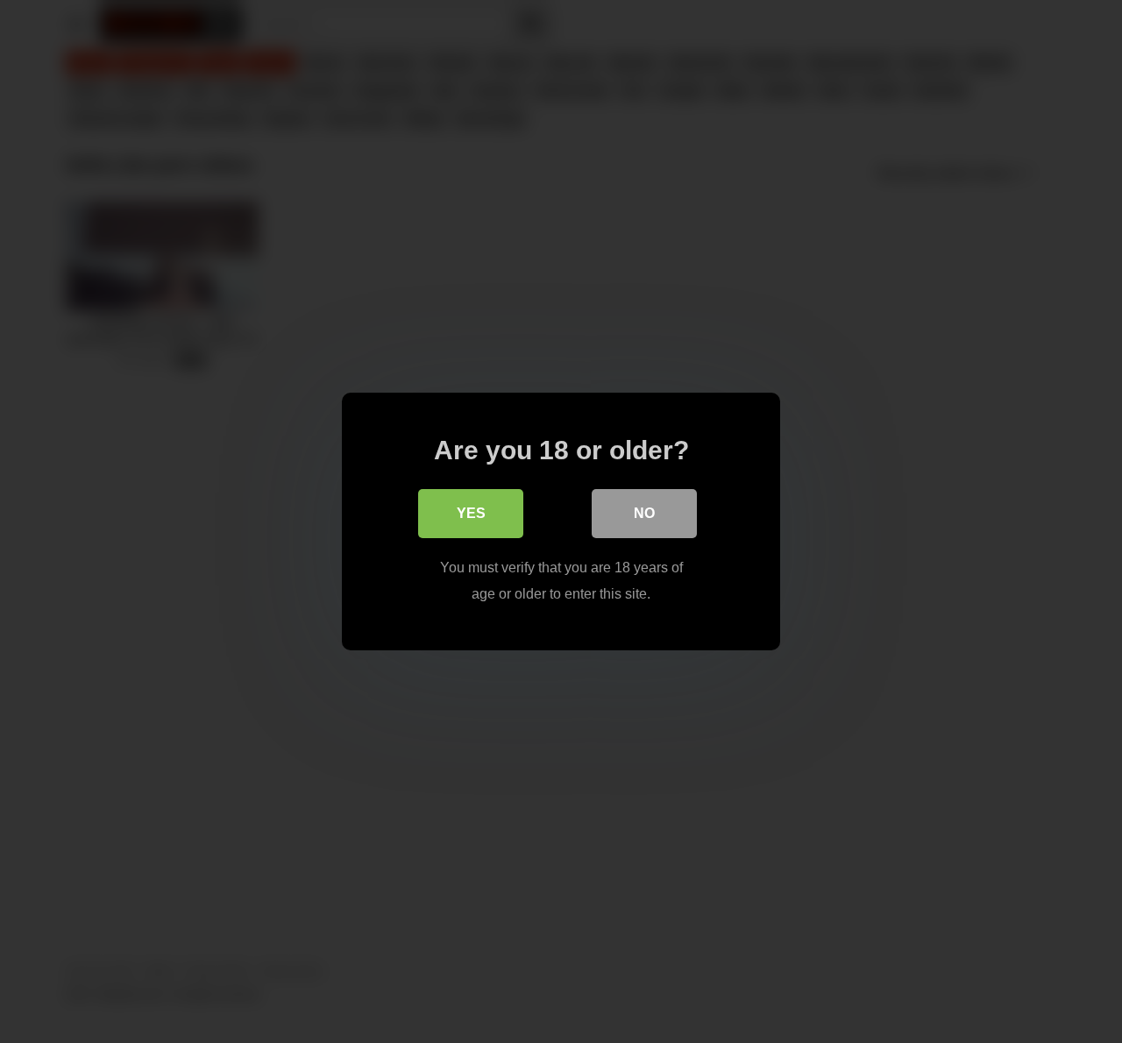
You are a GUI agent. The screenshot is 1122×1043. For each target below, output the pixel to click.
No (644, 513)
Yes (471, 513)
